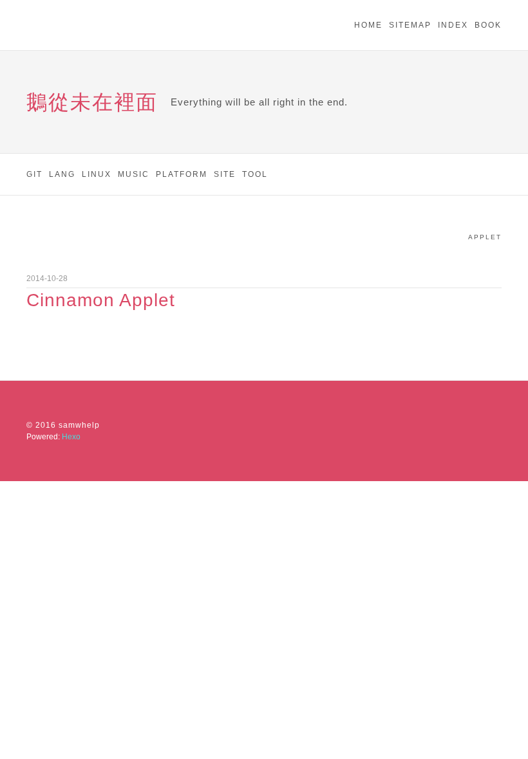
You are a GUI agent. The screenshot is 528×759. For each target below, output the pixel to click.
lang (62, 174)
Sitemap (410, 25)
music (133, 174)
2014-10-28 (47, 278)
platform (181, 174)
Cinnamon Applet (100, 300)
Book (488, 25)
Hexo (71, 436)
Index (453, 25)
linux (96, 174)
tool (255, 174)
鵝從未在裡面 (92, 102)
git (34, 174)
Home (368, 25)
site (225, 174)
